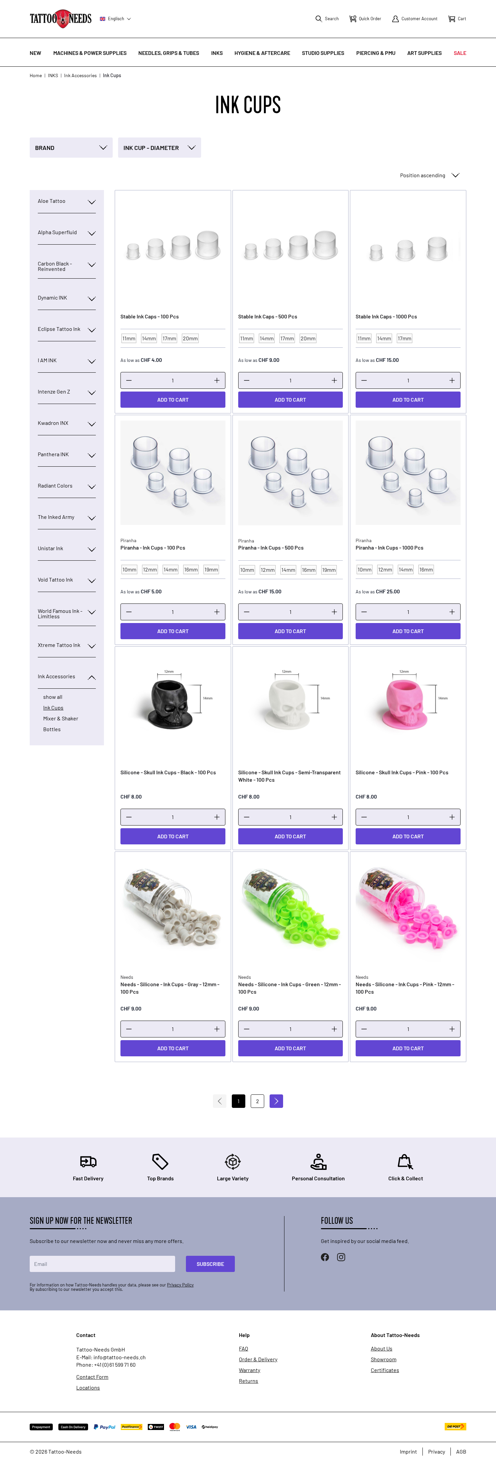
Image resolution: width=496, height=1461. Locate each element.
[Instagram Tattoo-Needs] (341, 1257)
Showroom (383, 1359)
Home (36, 75)
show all (52, 697)
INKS (217, 53)
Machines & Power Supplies (90, 53)
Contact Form (92, 1376)
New (35, 53)
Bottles (52, 729)
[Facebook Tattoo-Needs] (325, 1257)
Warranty (249, 1370)
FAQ (243, 1348)
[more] (217, 380)
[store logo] (61, 18)
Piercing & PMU (375, 53)
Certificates (385, 1370)
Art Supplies (424, 53)
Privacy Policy (180, 1284)
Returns (248, 1381)
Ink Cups (53, 707)
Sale (460, 53)
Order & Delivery (258, 1359)
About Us (381, 1348)
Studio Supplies (323, 53)
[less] (129, 380)
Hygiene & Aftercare (262, 53)
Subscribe (210, 1264)
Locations (88, 1387)
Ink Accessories (80, 75)
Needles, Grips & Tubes (168, 53)
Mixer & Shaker (60, 718)
